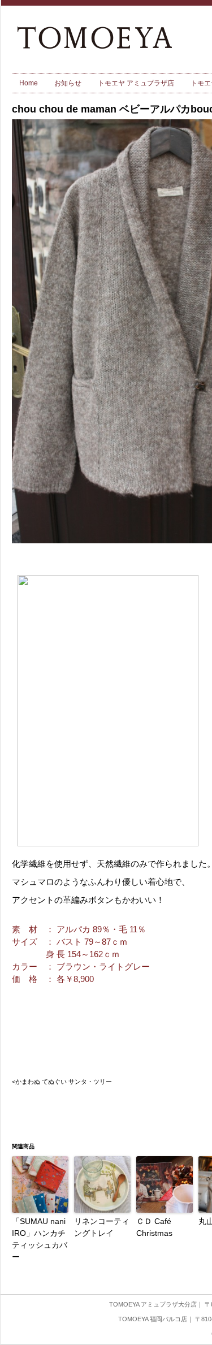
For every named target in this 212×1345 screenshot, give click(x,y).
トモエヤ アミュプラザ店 (136, 83)
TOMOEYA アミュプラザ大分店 (153, 1304)
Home (28, 83)
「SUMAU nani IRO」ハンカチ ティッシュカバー (40, 1239)
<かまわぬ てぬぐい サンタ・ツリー (62, 1081)
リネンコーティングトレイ (101, 1227)
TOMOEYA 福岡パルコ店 (152, 1319)
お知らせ (67, 83)
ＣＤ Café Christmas (154, 1227)
